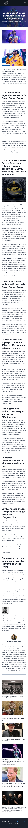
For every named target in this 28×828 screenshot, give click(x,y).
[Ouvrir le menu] (24, 3)
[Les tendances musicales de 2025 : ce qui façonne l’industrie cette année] (14, 687)
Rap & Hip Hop (14, 10)
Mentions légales (21, 822)
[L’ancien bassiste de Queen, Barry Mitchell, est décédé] (14, 730)
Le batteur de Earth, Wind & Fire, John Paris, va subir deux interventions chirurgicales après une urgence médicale (13, 718)
